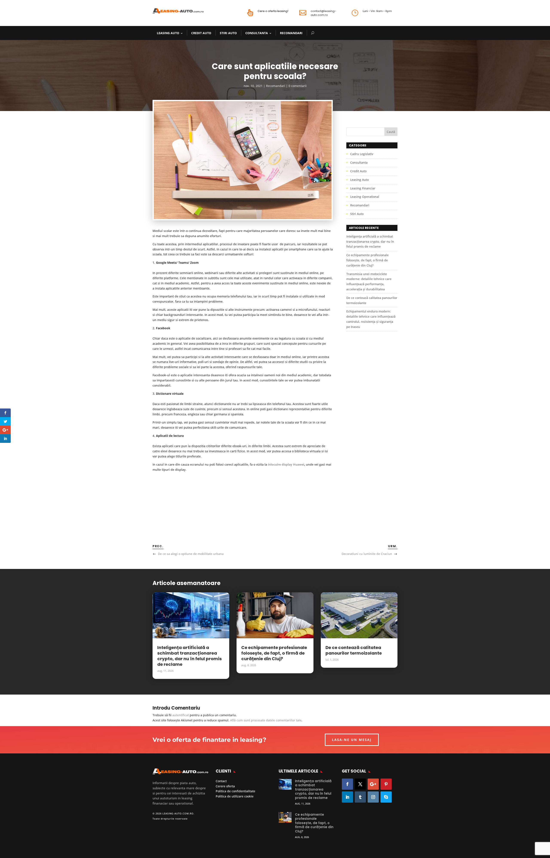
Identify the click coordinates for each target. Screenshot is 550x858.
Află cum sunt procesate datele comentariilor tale (265, 720)
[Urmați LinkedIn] (347, 797)
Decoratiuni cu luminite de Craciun (367, 554)
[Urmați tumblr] (360, 797)
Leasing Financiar (362, 188)
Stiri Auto (228, 33)
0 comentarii (298, 86)
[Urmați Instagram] (373, 797)
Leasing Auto (168, 33)
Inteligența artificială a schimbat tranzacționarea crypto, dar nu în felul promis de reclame (370, 241)
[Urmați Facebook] (347, 784)
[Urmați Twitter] (360, 784)
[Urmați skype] (386, 797)
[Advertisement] (243, 502)
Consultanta (256, 33)
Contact (221, 781)
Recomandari (291, 33)
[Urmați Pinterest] (386, 784)
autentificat (180, 715)
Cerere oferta (225, 786)
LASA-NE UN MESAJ (352, 740)
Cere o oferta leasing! (273, 11)
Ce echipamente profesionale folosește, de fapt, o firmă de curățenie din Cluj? (367, 260)
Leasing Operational (364, 197)
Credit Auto (201, 33)
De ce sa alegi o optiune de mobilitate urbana (191, 554)
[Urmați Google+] (373, 784)
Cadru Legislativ (361, 154)
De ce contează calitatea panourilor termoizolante (353, 650)
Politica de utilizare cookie (235, 796)
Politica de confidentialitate (235, 791)
